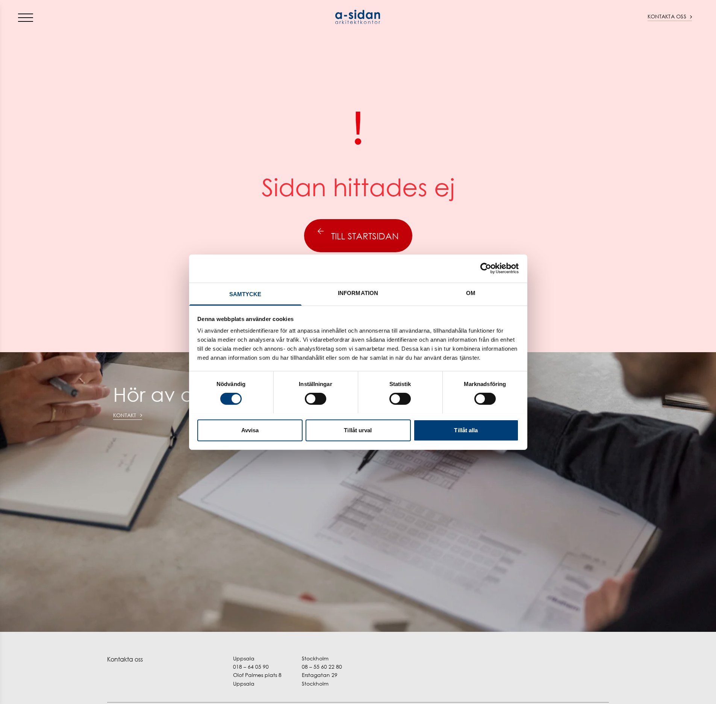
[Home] (358, 17)
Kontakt (124, 415)
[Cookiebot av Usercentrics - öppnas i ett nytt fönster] (486, 268)
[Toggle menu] (25, 17)
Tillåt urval (358, 430)
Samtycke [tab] (245, 294)
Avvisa (250, 430)
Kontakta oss (667, 16)
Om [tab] (470, 292)
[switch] (315, 399)
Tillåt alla (466, 430)
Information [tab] (358, 292)
